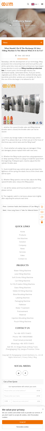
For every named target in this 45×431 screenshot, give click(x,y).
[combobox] (7, 401)
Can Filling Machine (22, 281)
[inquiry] (41, 216)
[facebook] (25, 373)
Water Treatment (22, 308)
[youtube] (18, 373)
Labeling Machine (23, 298)
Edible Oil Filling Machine (22, 291)
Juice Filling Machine (22, 274)
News (20, 25)
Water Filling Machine (22, 270)
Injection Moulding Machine (22, 318)
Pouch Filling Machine (22, 321)
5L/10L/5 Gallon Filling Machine (22, 284)
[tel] (41, 206)
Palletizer (22, 304)
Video (22, 255)
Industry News (30, 25)
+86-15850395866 (25, 337)
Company (22, 245)
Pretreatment (22, 311)
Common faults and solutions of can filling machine (25, 206)
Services (22, 252)
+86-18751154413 (24, 333)
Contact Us (22, 259)
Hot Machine (22, 238)
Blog (35, 357)
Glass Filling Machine (22, 287)
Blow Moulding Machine (22, 294)
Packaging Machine (22, 301)
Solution (22, 242)
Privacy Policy (27, 357)
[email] (41, 211)
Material (22, 315)
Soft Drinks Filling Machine (22, 277)
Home (14, 25)
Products (22, 235)
